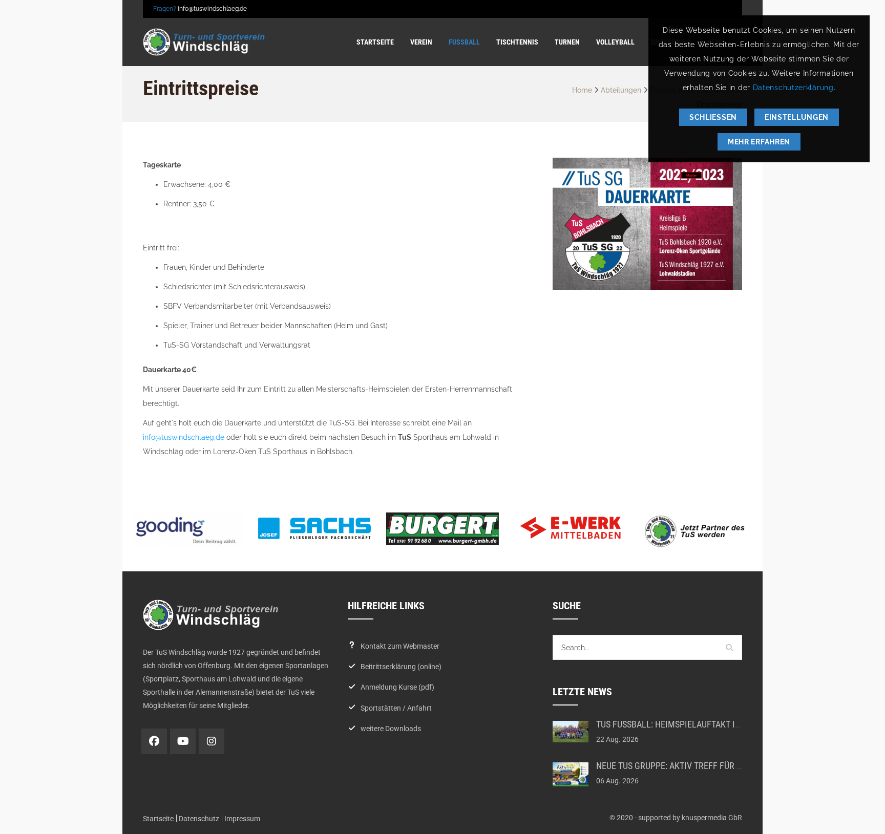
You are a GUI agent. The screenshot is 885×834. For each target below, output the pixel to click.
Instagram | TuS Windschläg (211, 741)
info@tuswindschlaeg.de (212, 8)
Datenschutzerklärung (793, 87)
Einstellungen (797, 117)
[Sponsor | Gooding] (186, 530)
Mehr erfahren (759, 142)
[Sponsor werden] (698, 531)
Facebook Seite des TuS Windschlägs (154, 741)
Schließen (713, 117)
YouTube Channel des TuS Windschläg (183, 741)
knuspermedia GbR (712, 818)
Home (582, 90)
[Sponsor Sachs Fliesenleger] (314, 528)
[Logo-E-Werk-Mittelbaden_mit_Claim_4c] (570, 527)
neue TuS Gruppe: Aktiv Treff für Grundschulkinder (706, 765)
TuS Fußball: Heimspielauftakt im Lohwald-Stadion (706, 724)
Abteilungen (621, 90)
